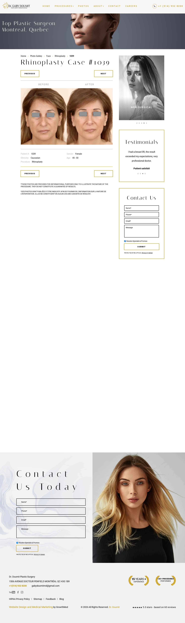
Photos (83, 6)
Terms (150, 253)
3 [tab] (141, 123)
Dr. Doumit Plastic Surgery (22, 576)
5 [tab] (146, 123)
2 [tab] (139, 123)
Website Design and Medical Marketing (31, 607)
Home (46, 6)
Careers (131, 6)
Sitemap (38, 599)
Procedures (63, 6)
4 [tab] (145, 173)
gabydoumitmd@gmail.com (46, 586)
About (98, 6)
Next (103, 74)
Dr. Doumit (114, 607)
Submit (141, 247)
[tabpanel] (141, 87)
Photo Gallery (36, 56)
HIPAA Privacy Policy (19, 599)
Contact (114, 6)
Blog (61, 599)
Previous (30, 74)
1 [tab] (136, 123)
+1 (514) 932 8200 (170, 6)
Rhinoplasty (60, 56)
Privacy (144, 253)
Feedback (51, 599)
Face (48, 56)
